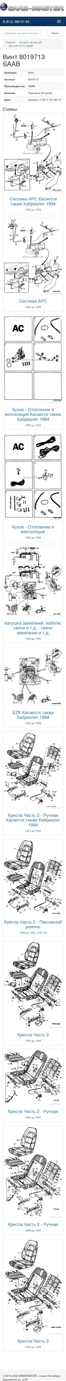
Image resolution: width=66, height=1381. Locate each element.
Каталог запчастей (30, 42)
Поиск (55, 33)
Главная (10, 42)
